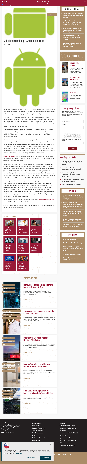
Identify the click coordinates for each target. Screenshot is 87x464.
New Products (73, 56)
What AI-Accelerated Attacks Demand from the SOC (72, 220)
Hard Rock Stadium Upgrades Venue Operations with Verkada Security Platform (38, 392)
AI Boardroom (36, 423)
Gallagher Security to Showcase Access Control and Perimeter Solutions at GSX (22, 268)
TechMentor (36, 440)
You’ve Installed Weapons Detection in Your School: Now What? (73, 248)
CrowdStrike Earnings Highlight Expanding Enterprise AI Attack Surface (38, 286)
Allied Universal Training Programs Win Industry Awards (22, 230)
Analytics (4, 344)
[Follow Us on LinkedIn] (3, 2)
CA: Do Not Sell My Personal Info (68, 455)
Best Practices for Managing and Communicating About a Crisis (72, 213)
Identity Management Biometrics (11, 318)
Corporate (5, 291)
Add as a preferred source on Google (7, 4)
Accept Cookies (45, 457)
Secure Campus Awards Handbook (71, 259)
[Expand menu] (84, 2)
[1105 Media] (7, 432)
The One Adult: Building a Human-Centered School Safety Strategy (73, 197)
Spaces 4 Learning (65, 438)
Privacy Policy (74, 131)
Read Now (26, 299)
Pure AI (34, 435)
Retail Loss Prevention (8, 364)
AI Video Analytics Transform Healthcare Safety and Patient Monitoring (21, 250)
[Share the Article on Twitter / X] (53, 15)
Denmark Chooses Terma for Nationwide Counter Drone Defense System (72, 45)
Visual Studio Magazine (67, 445)
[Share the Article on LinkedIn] (50, 15)
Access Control (6, 311)
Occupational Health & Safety (69, 433)
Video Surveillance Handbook (71, 185)
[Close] (51, 444)
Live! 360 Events (37, 430)
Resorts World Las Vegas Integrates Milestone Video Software (35, 339)
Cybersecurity (6, 288)
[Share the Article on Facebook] (48, 15)
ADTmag (62, 423)
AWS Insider (36, 426)
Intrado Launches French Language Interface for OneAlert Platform (34, 232)
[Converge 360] (10, 426)
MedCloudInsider (37, 433)
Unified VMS (73, 92)
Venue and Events (7, 390)
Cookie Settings (31, 457)
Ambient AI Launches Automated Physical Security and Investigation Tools (8, 250)
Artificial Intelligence (8, 285)
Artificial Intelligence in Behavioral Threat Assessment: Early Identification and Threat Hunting (73, 205)
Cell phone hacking (9, 156)
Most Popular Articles (68, 157)
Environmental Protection (68, 428)
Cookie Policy (18, 453)
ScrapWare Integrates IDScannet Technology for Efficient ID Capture (9, 231)
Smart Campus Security (70, 239)
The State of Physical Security (72, 243)
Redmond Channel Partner (40, 438)
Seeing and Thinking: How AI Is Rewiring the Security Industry (73, 225)
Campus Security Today (67, 426)
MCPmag (63, 430)
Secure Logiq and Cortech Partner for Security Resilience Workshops (8, 267)
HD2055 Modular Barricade (74, 64)
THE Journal (63, 443)
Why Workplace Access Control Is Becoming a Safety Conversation (38, 312)
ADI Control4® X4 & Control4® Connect (75, 79)
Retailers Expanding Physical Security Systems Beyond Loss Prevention (36, 365)
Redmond (63, 435)
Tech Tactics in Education (68, 440)
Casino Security (6, 337)
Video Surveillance (7, 394)
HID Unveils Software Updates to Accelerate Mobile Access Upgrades (35, 249)
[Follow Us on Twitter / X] (5, 2)
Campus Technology (38, 428)
